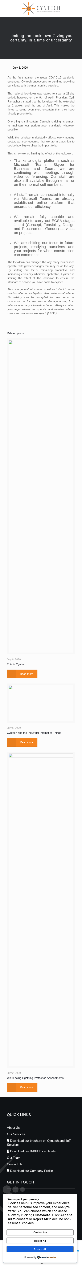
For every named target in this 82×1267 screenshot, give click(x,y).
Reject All (40, 1240)
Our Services (16, 1134)
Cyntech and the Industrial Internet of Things (34, 732)
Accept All (40, 1249)
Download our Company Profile (31, 1171)
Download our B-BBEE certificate (32, 1151)
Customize (40, 1232)
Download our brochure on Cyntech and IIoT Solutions (39, 1142)
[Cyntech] (41, 8)
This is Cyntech (16, 664)
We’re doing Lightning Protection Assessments (35, 1078)
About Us (13, 1127)
